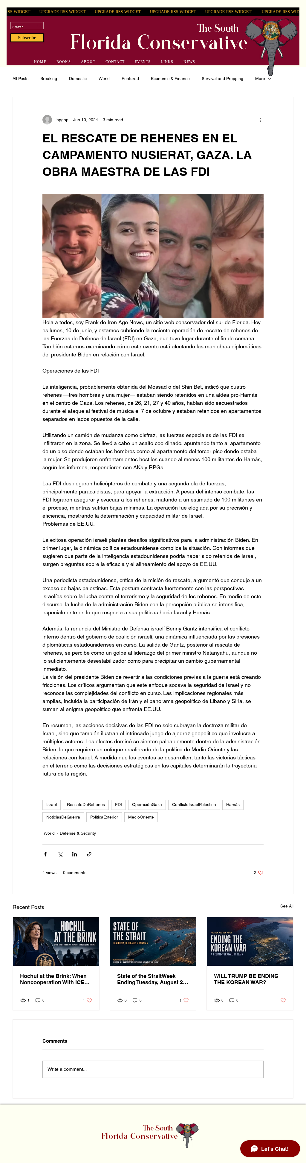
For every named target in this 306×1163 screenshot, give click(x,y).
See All (286, 906)
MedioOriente (141, 817)
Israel (51, 804)
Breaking (48, 78)
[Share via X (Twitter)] (60, 854)
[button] (27, 37)
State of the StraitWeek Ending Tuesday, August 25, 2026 (152, 979)
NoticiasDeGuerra (63, 817)
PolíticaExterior (104, 817)
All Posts (20, 78)
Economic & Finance (170, 78)
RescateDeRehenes (86, 804)
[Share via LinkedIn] (74, 854)
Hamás (233, 804)
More (260, 78)
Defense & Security (78, 833)
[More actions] (260, 119)
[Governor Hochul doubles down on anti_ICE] (56, 941)
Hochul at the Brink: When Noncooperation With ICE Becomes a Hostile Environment (53, 979)
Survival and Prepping (222, 78)
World (104, 78)
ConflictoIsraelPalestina (194, 804)
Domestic (78, 78)
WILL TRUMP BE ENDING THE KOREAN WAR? (246, 979)
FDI (118, 804)
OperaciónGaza (147, 804)
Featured (130, 78)
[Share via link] (89, 854)
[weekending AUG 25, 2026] (153, 941)
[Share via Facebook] (45, 854)
